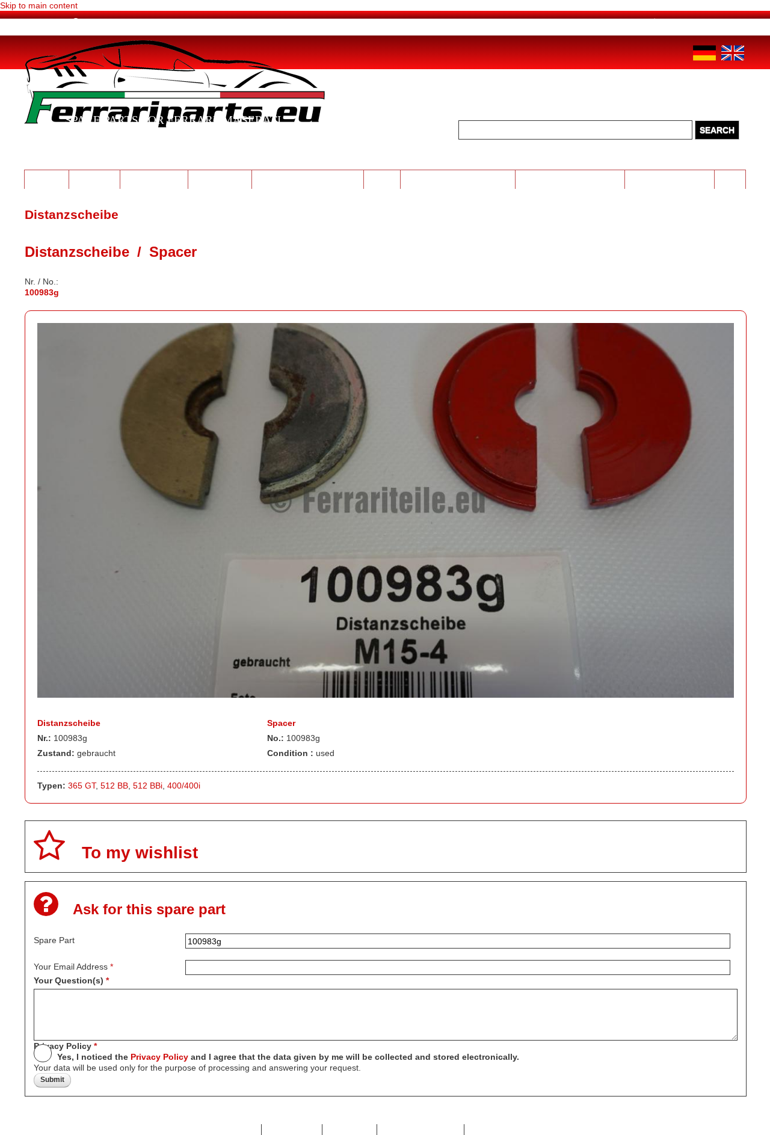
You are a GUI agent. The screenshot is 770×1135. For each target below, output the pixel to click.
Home (49, 22)
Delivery (215, 22)
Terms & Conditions (507, 1129)
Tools (382, 178)
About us (99, 22)
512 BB (114, 785)
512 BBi (147, 785)
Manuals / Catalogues (570, 178)
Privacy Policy (65, 1046)
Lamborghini (154, 178)
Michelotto (220, 178)
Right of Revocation (420, 1129)
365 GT (82, 785)
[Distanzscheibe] (386, 695)
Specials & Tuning (669, 178)
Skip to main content (39, 5)
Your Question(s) (71, 980)
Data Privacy (292, 1129)
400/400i (183, 785)
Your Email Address (73, 966)
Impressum (349, 1129)
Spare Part (54, 940)
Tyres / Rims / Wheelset (308, 178)
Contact (240, 1129)
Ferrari (46, 178)
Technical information (458, 178)
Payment (158, 22)
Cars (730, 178)
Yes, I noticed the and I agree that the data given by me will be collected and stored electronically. (288, 1057)
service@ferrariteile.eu (571, 22)
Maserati (94, 178)
